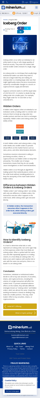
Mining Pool (29, 346)
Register (35, 2)
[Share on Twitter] (27, 28)
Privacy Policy (12, 349)
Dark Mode (7, 2)
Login (26, 2)
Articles (5, 20)
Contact (30, 349)
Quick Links (20, 343)
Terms (22, 349)
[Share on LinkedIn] (20, 31)
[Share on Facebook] (20, 28)
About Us (9, 346)
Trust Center (20, 354)
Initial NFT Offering (14, 306)
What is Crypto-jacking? (24, 313)
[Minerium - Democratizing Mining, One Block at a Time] (13, 7)
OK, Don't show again (12, 391)
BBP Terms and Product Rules (20, 358)
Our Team (19, 346)
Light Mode (3, 2)
